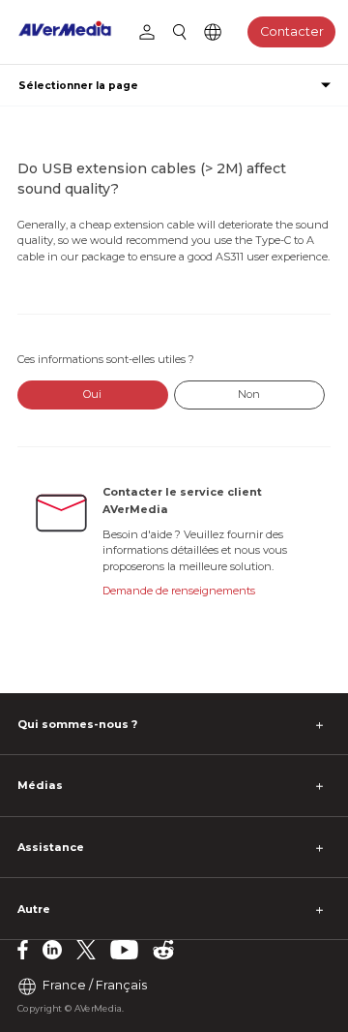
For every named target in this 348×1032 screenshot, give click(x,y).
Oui (92, 394)
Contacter (292, 31)
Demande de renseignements (178, 590)
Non (249, 394)
